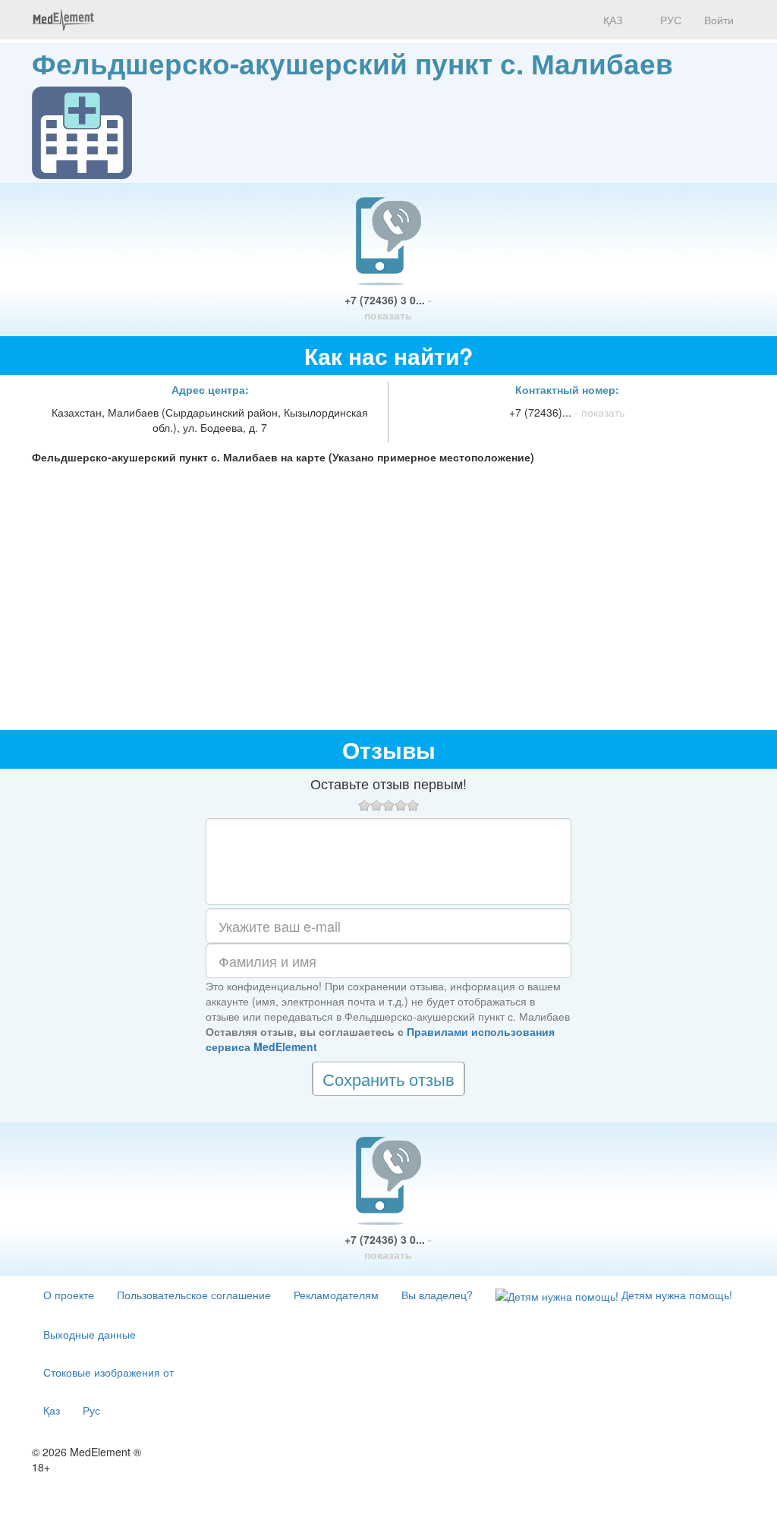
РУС (669, 19)
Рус (91, 1410)
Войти (719, 19)
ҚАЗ (611, 19)
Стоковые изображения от (108, 1372)
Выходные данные (89, 1334)
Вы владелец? (437, 1294)
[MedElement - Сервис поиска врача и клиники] (62, 20)
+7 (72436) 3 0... (388, 307)
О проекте (68, 1294)
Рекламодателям (336, 1294)
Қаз (51, 1410)
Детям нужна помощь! (675, 1294)
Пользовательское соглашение (194, 1294)
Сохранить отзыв (388, 1079)
